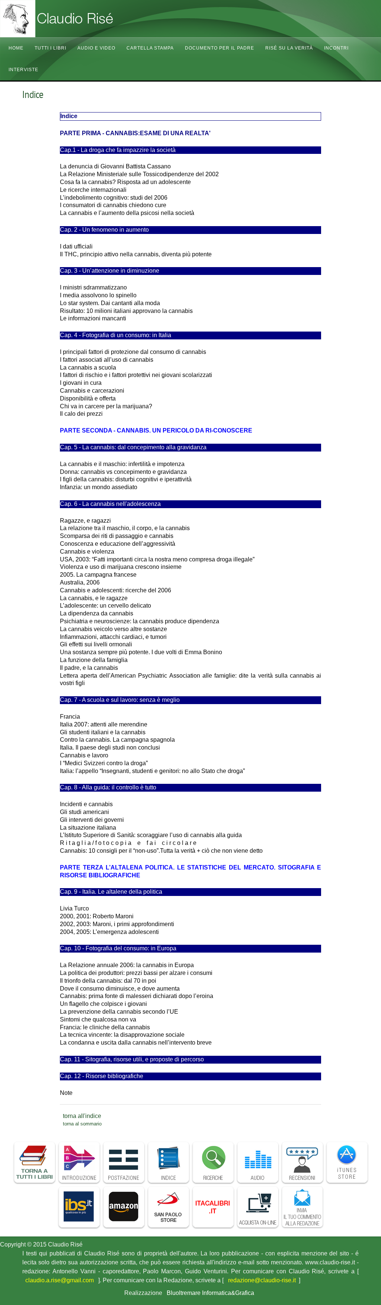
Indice (33, 95)
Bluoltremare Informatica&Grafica (210, 1293)
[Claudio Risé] (74, 18)
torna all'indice (82, 1116)
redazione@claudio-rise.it (262, 1280)
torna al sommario (82, 1124)
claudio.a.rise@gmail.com (59, 1280)
